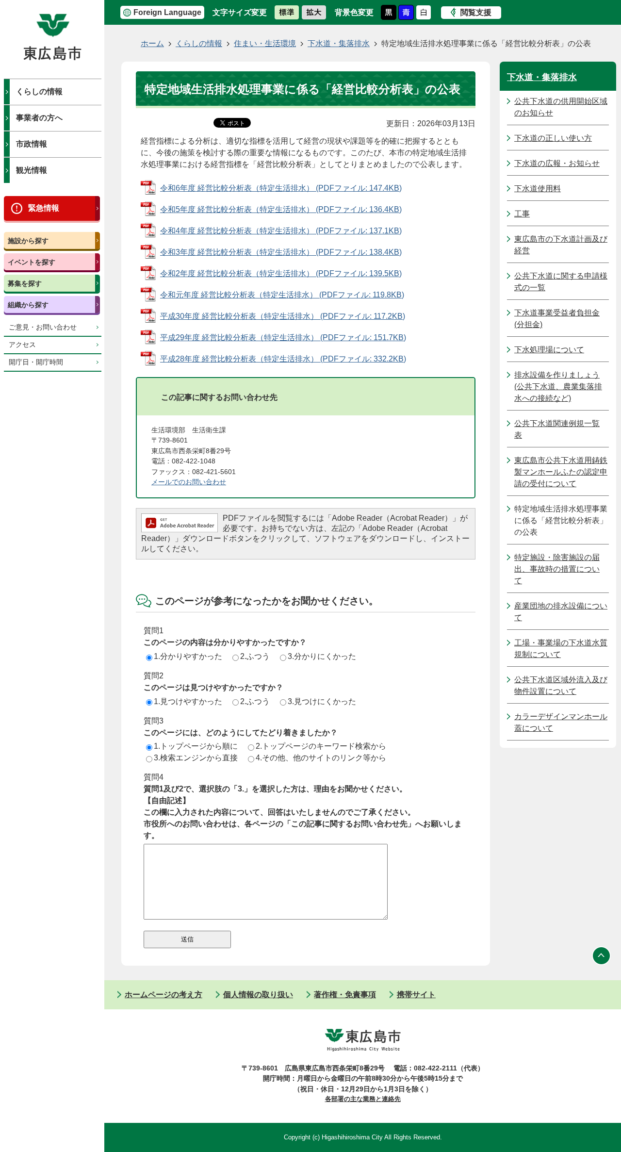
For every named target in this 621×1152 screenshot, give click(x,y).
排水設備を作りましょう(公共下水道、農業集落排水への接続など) (558, 386)
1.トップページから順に (196, 746)
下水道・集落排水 (339, 43)
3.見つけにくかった (322, 701)
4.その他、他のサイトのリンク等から (321, 758)
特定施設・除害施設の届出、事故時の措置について (557, 569)
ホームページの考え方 (163, 994)
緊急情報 (43, 208)
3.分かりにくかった (322, 656)
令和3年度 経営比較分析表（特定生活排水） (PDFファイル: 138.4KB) (281, 252)
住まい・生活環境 (265, 43)
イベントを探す (31, 262)
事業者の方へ (39, 118)
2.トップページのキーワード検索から (321, 746)
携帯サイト (416, 994)
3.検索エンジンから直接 (196, 758)
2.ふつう (255, 656)
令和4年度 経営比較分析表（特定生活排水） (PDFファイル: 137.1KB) (281, 231)
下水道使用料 (537, 188)
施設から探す (28, 241)
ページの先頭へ (601, 956)
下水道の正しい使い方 (553, 138)
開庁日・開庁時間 (36, 362)
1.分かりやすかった (188, 656)
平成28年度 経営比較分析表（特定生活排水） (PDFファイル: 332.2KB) (283, 359)
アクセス (22, 344)
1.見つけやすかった (188, 701)
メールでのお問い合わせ (188, 482)
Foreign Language (167, 12)
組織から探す (28, 305)
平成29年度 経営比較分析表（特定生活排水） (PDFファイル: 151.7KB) (283, 337)
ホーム (152, 43)
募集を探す (25, 283)
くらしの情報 (39, 91)
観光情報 (31, 170)
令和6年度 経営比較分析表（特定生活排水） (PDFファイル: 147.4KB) (281, 188)
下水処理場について (549, 350)
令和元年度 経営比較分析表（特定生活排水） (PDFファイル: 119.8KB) (282, 295)
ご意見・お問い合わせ (43, 327)
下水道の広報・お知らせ (557, 163)
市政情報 (31, 144)
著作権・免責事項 (345, 994)
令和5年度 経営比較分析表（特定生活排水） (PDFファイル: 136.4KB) (281, 209)
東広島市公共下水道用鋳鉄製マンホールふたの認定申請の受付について (560, 472)
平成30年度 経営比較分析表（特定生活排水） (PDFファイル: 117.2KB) (282, 316)
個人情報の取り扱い (258, 994)
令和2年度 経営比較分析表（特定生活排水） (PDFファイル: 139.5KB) (281, 273)
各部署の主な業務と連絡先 (363, 1099)
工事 (522, 214)
